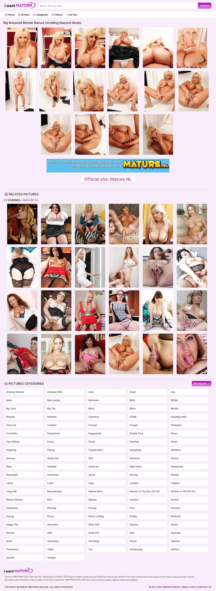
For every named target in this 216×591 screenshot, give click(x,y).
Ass (173, 391)
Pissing (92, 507)
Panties (175, 499)
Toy (90, 549)
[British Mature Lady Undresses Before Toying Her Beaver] (22, 310)
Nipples (92, 499)
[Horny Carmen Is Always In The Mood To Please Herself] (192, 310)
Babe (9, 400)
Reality (133, 516)
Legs (91, 483)
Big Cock (11, 408)
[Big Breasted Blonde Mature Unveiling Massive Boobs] (124, 354)
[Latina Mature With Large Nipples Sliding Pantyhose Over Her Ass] (56, 267)
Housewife (12, 474)
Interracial (52, 474)
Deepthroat (53, 433)
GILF (90, 458)
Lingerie (175, 483)
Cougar (134, 425)
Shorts (174, 524)
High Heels (136, 466)
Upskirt (10, 557)
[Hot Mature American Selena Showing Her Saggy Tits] (90, 354)
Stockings (94, 541)
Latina (9, 483)
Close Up (11, 425)
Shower (10, 532)
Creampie (176, 425)
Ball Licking (53, 400)
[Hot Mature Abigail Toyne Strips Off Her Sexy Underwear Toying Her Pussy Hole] (22, 267)
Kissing (134, 474)
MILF (50, 499)
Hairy (9, 466)
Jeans (91, 474)
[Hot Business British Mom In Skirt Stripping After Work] (90, 267)
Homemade (177, 466)
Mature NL (30, 200)
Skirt (49, 532)
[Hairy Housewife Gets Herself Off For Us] (158, 267)
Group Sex (53, 458)
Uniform (175, 549)
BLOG (152, 587)
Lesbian (134, 483)
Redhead (176, 516)
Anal (90, 391)
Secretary (52, 524)
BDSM (174, 400)
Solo (132, 532)
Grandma (135, 458)
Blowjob (10, 416)
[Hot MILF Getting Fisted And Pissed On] (124, 224)
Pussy (50, 516)
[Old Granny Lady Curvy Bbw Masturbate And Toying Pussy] (192, 267)
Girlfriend (176, 449)
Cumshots (11, 433)
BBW (132, 400)
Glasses (10, 458)
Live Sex (72, 14)
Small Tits (93, 532)
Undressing (136, 549)
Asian (133, 391)
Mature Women (14, 499)
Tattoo (133, 541)
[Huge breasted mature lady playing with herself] (56, 224)
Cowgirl (92, 425)
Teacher (175, 541)
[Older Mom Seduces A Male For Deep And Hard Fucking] (158, 354)
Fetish (174, 441)
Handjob (52, 466)
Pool (132, 507)
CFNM (133, 416)
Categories (41, 14)
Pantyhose (12, 507)
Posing (10, 516)
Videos (58, 14)
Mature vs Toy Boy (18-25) (145, 491)
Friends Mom (95, 449)
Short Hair (93, 524)
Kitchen (175, 474)
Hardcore (93, 466)
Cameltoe (93, 416)
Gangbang (135, 449)
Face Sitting (12, 441)
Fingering (11, 449)
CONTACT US (204, 587)
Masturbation (54, 491)
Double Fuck (136, 433)
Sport (9, 541)
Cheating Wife (178, 416)
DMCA (185, 587)
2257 (193, 587)
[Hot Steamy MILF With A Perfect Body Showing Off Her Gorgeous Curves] (192, 224)
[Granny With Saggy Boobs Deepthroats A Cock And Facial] (22, 224)
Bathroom (93, 400)
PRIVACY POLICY (171, 587)
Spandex (176, 532)
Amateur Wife (54, 391)
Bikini (91, 408)
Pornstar (175, 507)
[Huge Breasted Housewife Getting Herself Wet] (158, 224)
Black (133, 408)
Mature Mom (95, 491)
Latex (50, 483)
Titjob (50, 549)
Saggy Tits (12, 524)
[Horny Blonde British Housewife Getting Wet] (90, 310)
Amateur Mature (15, 391)
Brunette (52, 416)
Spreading (53, 541)
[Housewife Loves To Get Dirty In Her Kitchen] (56, 310)
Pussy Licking (96, 516)
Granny (175, 458)
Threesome (12, 549)
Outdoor (134, 499)
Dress (174, 433)
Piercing (51, 507)
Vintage (51, 557)
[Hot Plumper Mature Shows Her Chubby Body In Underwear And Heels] (90, 224)
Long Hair (11, 491)
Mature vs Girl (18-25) (183, 491)
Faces (50, 441)
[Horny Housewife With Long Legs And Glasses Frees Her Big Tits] (124, 310)
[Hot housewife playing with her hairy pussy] (22, 354)
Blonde (174, 408)
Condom (52, 425)
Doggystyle (94, 433)
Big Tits (51, 408)
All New (24, 14)
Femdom (134, 441)
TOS (159, 587)
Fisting (51, 449)
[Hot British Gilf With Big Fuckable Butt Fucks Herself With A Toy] (158, 310)
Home (11, 14)
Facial (91, 441)
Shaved (134, 524)
